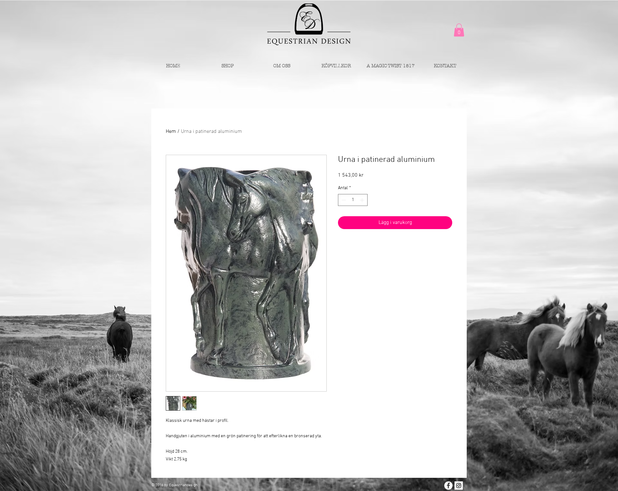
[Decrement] (343, 200)
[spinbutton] (353, 200)
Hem (171, 131)
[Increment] (363, 200)
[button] (459, 30)
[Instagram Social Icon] (458, 485)
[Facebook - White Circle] (448, 485)
